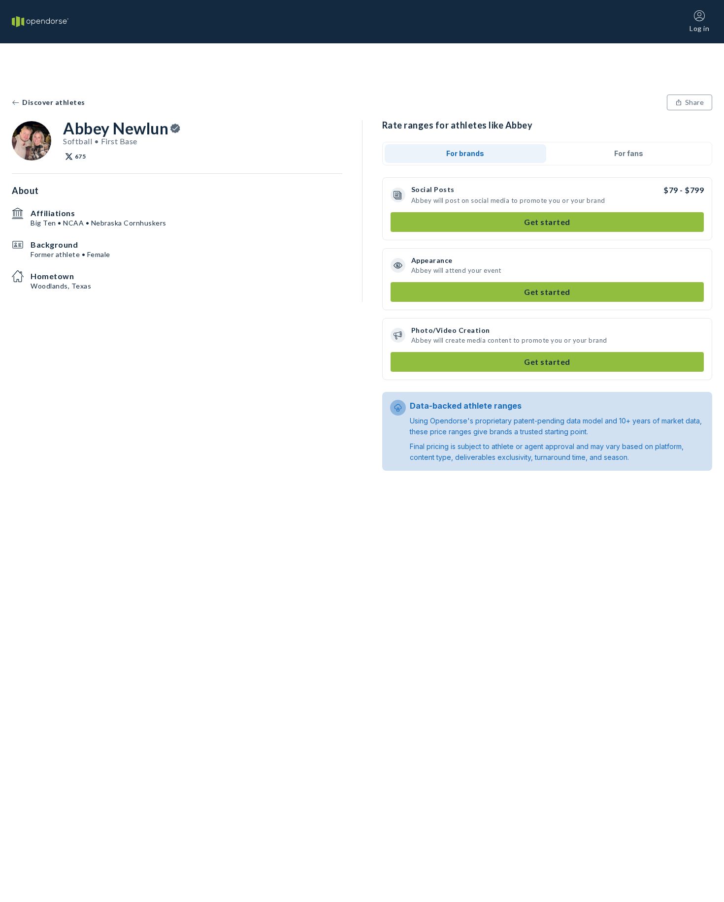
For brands (465, 153)
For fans (628, 153)
